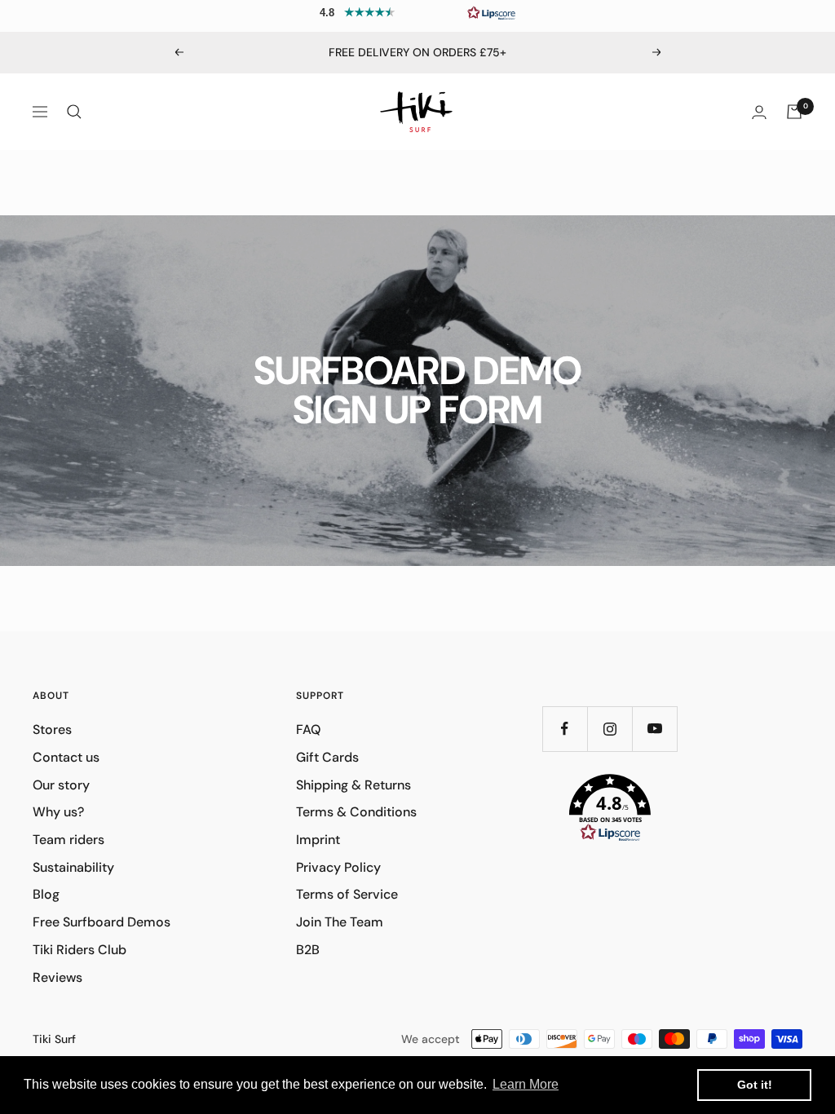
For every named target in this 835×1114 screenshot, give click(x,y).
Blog (46, 894)
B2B (308, 949)
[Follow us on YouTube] (654, 728)
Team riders (68, 839)
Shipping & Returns (353, 785)
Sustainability (73, 867)
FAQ (308, 729)
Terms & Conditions (356, 811)
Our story (61, 785)
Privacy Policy (338, 867)
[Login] (759, 112)
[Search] (74, 111)
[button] (417, 12)
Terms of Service (347, 894)
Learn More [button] (526, 1084)
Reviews (57, 977)
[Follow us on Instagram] (609, 728)
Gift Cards (327, 757)
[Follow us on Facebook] (564, 728)
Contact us (66, 757)
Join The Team (339, 922)
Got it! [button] (754, 1084)
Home (48, 179)
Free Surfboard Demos (101, 922)
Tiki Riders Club (79, 949)
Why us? (58, 811)
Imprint (318, 839)
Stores (52, 729)
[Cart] (794, 111)
